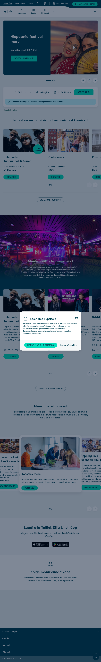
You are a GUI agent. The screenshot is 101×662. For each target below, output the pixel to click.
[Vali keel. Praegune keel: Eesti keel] (76, 317)
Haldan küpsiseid (67, 345)
